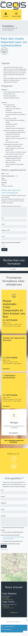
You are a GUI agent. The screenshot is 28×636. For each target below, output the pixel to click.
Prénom (3, 224)
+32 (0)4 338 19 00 (7, 599)
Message (3, 516)
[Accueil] (13, 6)
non (4, 246)
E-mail (2, 236)
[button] (25, 555)
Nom (2, 218)
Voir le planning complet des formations (14, 441)
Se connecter (13, 433)
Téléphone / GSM (5, 230)
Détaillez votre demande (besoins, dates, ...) (11, 206)
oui (4, 244)
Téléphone (3, 503)
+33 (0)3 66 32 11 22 (8, 608)
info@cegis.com (14, 612)
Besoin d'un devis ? (14, 622)
